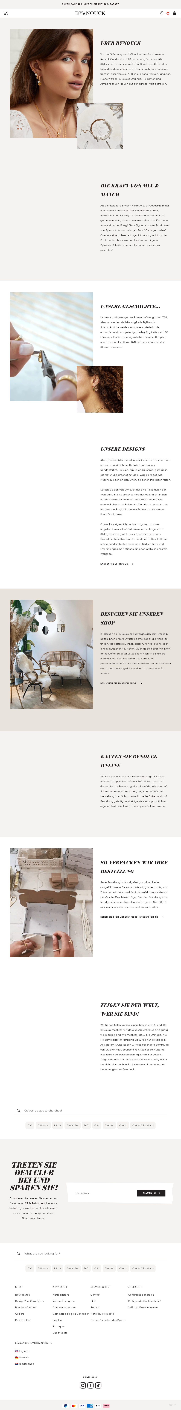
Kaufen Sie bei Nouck (114, 564)
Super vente (60, 1332)
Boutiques (59, 1326)
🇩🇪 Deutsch (22, 1357)
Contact (95, 1294)
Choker (123, 1125)
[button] (168, 13)
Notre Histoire (61, 1294)
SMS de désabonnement (143, 1307)
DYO (30, 1125)
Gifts (96, 1125)
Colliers (19, 1313)
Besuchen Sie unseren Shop (118, 684)
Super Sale (69, 4)
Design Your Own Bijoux (29, 1301)
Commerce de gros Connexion (71, 1313)
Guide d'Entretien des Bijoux (107, 1320)
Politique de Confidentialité (144, 1301)
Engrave (109, 1125)
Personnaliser (23, 1320)
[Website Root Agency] (175, 1405)
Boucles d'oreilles (25, 1307)
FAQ (93, 1301)
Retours (95, 1307)
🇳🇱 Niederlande (24, 1363)
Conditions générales (141, 1294)
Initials (57, 1125)
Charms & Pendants (143, 1125)
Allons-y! (149, 1193)
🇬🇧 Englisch (22, 1351)
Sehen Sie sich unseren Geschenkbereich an (129, 917)
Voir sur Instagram (64, 1301)
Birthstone (43, 1125)
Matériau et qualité (102, 1313)
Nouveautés (22, 1294)
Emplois (57, 1320)
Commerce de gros (64, 1307)
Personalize (73, 1125)
